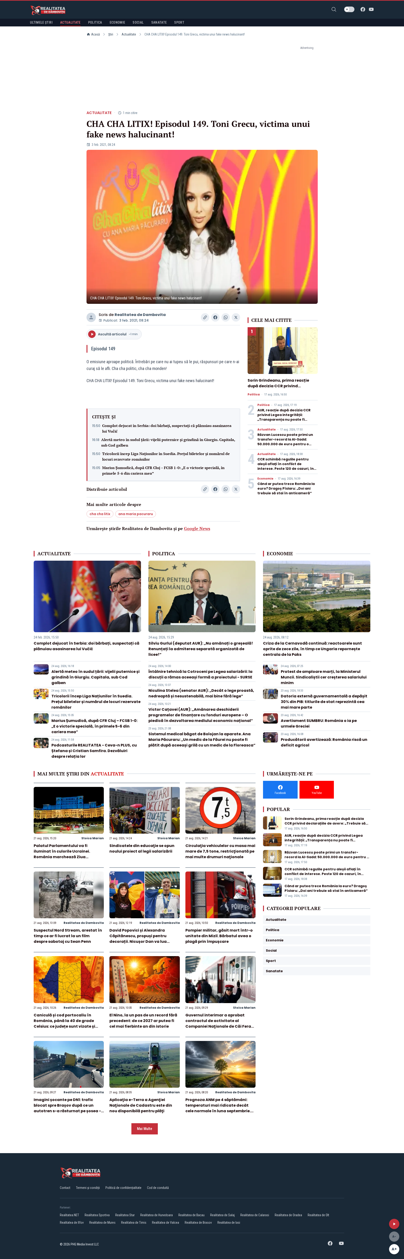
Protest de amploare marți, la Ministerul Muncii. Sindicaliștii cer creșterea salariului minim (324, 677)
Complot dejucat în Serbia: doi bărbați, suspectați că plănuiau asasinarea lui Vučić (166, 428)
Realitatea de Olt (318, 1215)
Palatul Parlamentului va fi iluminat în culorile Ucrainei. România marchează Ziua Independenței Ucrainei (62, 854)
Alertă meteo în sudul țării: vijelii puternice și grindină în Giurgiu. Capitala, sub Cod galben (168, 442)
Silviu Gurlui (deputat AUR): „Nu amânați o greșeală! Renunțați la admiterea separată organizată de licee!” (200, 649)
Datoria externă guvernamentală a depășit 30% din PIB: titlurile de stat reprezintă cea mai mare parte (324, 701)
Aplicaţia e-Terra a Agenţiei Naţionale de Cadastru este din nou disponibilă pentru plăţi (140, 1105)
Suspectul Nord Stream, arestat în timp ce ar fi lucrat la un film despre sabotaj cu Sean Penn (68, 936)
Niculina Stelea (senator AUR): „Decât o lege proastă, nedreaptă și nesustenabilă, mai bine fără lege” (201, 693)
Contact (65, 1188)
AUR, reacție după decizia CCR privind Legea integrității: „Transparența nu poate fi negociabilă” (283, 417)
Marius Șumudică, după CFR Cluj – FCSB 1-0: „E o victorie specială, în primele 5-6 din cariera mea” (163, 470)
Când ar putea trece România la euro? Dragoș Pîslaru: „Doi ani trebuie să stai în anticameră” (286, 488)
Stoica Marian (92, 838)
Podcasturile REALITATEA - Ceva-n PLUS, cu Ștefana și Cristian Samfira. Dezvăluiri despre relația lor (94, 750)
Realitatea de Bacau (191, 1215)
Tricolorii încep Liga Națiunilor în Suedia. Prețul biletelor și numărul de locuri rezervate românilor (166, 456)
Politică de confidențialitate (123, 1188)
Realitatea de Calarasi (254, 1215)
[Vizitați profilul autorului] (91, 317)
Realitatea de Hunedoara (156, 1215)
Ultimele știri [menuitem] (41, 22)
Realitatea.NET (69, 1215)
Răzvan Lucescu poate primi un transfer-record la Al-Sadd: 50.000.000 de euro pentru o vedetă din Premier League (285, 441)
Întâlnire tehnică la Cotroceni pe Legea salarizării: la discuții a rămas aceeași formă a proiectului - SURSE (200, 674)
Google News (197, 528)
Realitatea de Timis (133, 1222)
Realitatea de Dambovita (140, 314)
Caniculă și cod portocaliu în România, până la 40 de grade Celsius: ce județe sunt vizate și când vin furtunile (64, 1023)
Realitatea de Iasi (228, 1222)
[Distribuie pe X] (236, 317)
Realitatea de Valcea (165, 1222)
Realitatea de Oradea (288, 1215)
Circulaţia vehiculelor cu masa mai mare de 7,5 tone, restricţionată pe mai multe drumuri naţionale (220, 851)
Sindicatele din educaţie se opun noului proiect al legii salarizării (141, 848)
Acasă (95, 34)
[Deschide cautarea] (334, 9)
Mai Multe (144, 1128)
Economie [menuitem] (117, 22)
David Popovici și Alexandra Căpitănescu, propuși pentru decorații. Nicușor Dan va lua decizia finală (138, 939)
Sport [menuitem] (179, 22)
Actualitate (129, 34)
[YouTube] (371, 9)
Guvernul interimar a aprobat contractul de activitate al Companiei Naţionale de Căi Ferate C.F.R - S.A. (220, 1023)
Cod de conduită (158, 1188)
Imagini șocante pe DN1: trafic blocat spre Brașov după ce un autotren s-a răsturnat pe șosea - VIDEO (67, 1108)
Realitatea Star (125, 1215)
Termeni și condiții (88, 1188)
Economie (265, 479)
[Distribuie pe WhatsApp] (225, 317)
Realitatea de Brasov (198, 1222)
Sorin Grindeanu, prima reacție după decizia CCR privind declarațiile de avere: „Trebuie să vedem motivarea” (280, 389)
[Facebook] (363, 9)
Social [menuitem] (138, 22)
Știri (110, 34)
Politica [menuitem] (95, 22)
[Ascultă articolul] (394, 1224)
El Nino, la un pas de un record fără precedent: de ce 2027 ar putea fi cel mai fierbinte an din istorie (143, 1020)
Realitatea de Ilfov (72, 1222)
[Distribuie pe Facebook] (215, 317)
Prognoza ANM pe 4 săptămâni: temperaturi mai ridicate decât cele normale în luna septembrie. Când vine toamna (218, 1108)
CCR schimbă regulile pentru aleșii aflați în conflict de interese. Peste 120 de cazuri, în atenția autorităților (285, 466)
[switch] (349, 9)
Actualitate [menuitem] (70, 22)
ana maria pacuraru (135, 514)
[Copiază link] (205, 317)
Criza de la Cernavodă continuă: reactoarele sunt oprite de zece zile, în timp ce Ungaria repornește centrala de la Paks (312, 649)
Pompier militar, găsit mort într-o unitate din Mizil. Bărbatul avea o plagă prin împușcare (219, 936)
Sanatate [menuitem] (159, 22)
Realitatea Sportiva (97, 1215)
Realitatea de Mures (102, 1222)
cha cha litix (100, 514)
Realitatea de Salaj (222, 1215)
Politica (254, 394)
